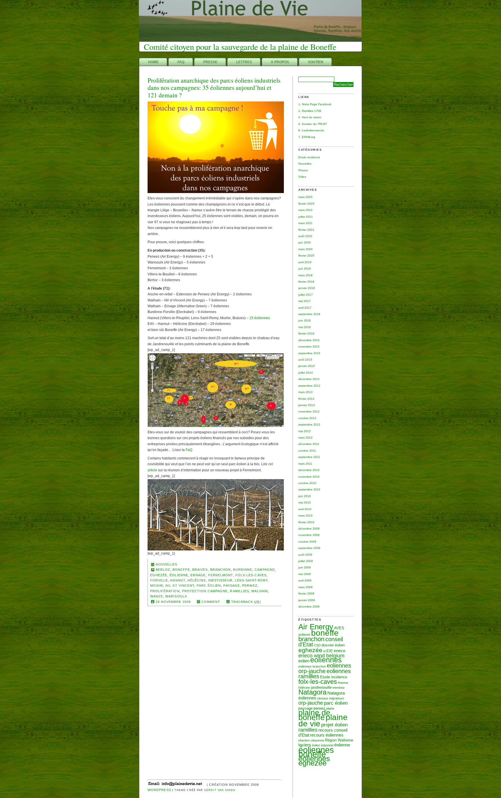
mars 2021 (305, 223)
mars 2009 (305, 587)
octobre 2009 (307, 541)
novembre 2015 (309, 346)
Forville (159, 580)
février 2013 (306, 398)
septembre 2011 (309, 457)
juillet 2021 (305, 216)
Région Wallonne (339, 740)
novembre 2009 (309, 535)
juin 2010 (304, 496)
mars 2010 (305, 515)
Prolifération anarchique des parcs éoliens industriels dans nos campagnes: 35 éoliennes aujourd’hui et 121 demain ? (214, 87)
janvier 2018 (306, 288)
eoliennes (326, 660)
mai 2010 (304, 502)
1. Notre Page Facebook (314, 104)
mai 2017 (304, 301)
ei (324, 651)
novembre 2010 (309, 476)
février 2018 (306, 281)
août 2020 (305, 236)
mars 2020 (305, 249)
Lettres (244, 62)
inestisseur (220, 580)
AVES (339, 628)
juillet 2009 (305, 561)
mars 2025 (305, 197)
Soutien (315, 62)
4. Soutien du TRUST (312, 124)
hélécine (304, 687)
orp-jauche (310, 703)
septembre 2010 (309, 489)
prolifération (165, 591)
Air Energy (315, 627)
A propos (280, 62)
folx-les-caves (317, 681)
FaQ (189, 450)
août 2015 (305, 359)
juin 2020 (304, 242)
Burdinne (242, 569)
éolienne (342, 744)
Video (302, 176)
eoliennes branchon (312, 666)
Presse (210, 62)
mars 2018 (305, 275)
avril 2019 (304, 262)
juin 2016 (304, 320)
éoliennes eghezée (314, 761)
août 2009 (305, 554)
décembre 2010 (309, 470)
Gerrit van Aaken (219, 790)
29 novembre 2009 (173, 602)
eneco (339, 650)
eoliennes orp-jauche (324, 668)
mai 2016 (304, 327)
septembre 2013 (309, 385)
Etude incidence (309, 157)
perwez (249, 585)
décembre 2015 (309, 340)
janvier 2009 (306, 600)
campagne (265, 569)
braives (200, 569)
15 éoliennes (259, 318)
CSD (317, 645)
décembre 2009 (309, 528)
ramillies (307, 730)
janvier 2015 (306, 366)
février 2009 (306, 593)
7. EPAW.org (306, 137)
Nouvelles (304, 163)
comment (211, 602)
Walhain (259, 591)
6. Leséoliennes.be (311, 130)
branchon (311, 639)
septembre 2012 (309, 424)
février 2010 (306, 522)
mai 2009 (304, 574)
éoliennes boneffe (316, 752)
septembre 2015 (309, 353)
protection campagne (205, 591)
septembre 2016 (309, 314)
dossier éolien (333, 645)
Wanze (156, 596)
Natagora (312, 692)
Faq (180, 62)
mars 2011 (305, 463)
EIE (329, 651)
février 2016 (306, 333)
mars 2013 (305, 392)
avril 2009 (304, 580)
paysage (231, 585)
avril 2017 (304, 307)
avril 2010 (304, 509)
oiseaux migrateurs (330, 698)
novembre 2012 (309, 411)
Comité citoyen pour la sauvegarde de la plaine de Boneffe (240, 46)
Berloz (163, 569)
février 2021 (306, 229)
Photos (303, 170)
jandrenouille (321, 687)
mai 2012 (304, 431)
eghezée (310, 650)
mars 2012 (305, 437)
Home (153, 62)
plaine (330, 708)
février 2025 (306, 203)
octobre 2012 (307, 418)
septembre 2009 (309, 548)
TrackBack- (246, 602)
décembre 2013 (309, 379)
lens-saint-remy (251, 580)
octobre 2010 (307, 483)
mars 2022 (305, 210)
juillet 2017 (305, 294)
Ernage (198, 575)
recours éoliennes (327, 734)
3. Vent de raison (309, 117)
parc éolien (336, 703)
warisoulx (176, 596)
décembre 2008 (309, 606)
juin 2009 (304, 567)
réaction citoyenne (311, 740)
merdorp (338, 687)
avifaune (304, 634)
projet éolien (334, 725)
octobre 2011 (307, 450)
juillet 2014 (305, 372)
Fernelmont (220, 575)
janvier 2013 (306, 405)
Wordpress (159, 790)
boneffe (325, 632)
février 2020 (306, 255)
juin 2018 (304, 268)
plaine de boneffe (314, 715)
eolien (303, 660)
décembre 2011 (308, 444)
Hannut (343, 682)
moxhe (156, 585)
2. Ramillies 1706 (309, 110)
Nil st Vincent (180, 585)
